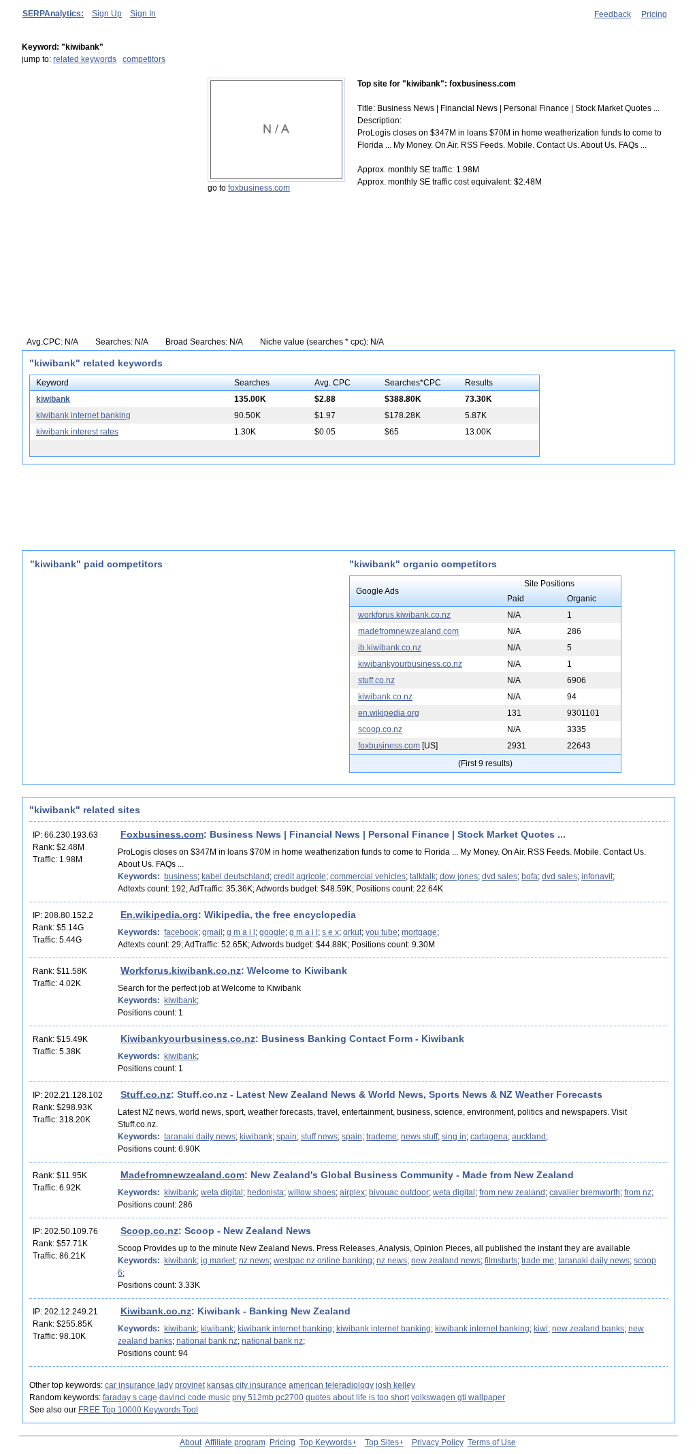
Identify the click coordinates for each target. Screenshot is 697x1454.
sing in (454, 1136)
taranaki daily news (200, 1136)
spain (286, 1136)
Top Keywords (325, 1442)
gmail (212, 932)
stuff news (319, 1136)
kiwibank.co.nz (385, 696)
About (190, 1442)
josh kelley (395, 1385)
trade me (537, 1260)
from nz (637, 1192)
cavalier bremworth (584, 1192)
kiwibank (53, 399)
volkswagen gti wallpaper (458, 1397)
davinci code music (194, 1397)
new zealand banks (588, 1328)
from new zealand (512, 1192)
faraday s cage (130, 1397)
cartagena (489, 1136)
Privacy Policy (438, 1442)
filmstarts (501, 1260)
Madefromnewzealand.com (182, 1174)
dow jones (459, 876)
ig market (218, 1260)
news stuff (419, 1136)
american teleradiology (331, 1385)
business (180, 876)
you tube (382, 932)
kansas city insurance (247, 1385)
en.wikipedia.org (388, 713)
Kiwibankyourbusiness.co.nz (187, 1038)
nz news (254, 1260)
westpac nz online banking (323, 1260)
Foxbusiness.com (162, 834)
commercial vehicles (368, 876)
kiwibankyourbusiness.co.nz (410, 664)
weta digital (222, 1192)
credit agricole (300, 876)
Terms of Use (492, 1442)
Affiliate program (235, 1442)
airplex (352, 1192)
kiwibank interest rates (77, 432)
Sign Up (107, 13)
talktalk (423, 876)
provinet (190, 1385)
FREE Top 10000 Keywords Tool (138, 1410)
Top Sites (382, 1442)
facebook (181, 932)
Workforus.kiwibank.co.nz (180, 970)
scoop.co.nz (380, 729)
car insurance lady (139, 1385)
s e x (330, 932)
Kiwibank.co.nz (155, 1311)
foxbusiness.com (259, 188)
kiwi (541, 1328)
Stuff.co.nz (145, 1094)
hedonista (265, 1192)
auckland (529, 1136)
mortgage (419, 932)
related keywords (84, 59)
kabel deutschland (235, 876)
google (272, 932)
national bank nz (207, 1341)
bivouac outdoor (399, 1192)
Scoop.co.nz (149, 1230)
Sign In (143, 13)
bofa (529, 876)
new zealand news (446, 1260)
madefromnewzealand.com (408, 631)
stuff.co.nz (376, 680)
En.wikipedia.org (159, 914)
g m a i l (241, 932)
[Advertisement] (107, 163)
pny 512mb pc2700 (268, 1397)
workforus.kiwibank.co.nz (404, 615)
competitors (144, 59)
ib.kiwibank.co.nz (389, 647)
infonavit (597, 876)
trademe (381, 1136)
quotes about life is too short (357, 1397)
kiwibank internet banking (83, 415)
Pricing (654, 14)
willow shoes (312, 1192)
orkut (352, 932)
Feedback (612, 14)
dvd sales (499, 876)
